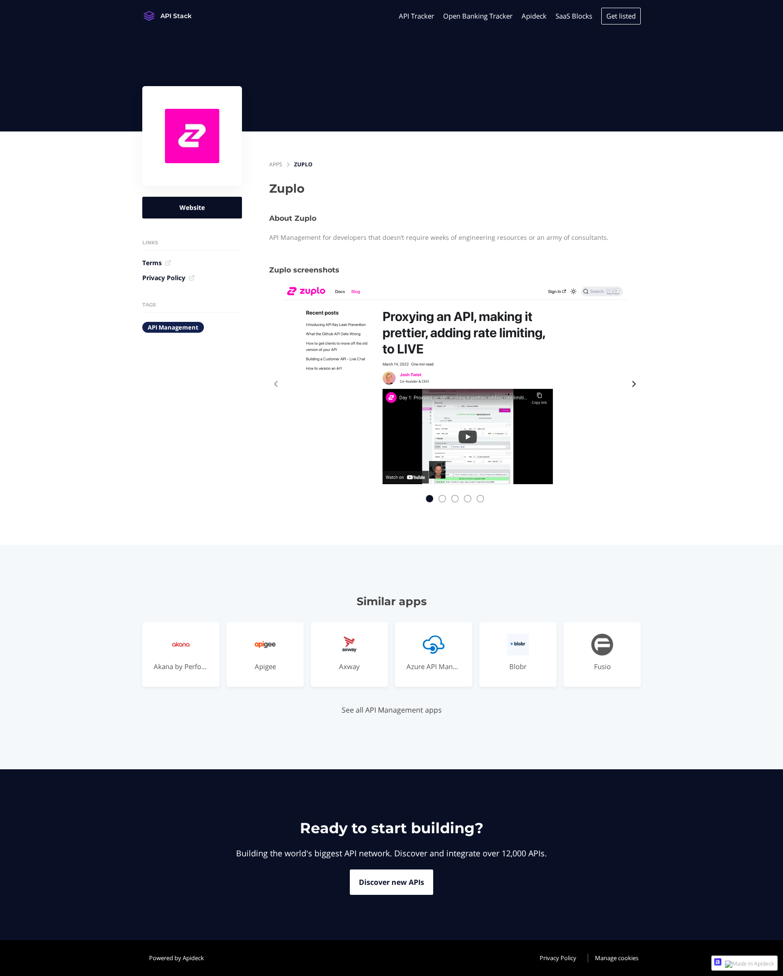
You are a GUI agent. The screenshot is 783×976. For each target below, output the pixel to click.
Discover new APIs (391, 882)
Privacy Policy (163, 277)
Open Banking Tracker (477, 15)
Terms (152, 262)
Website (192, 207)
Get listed (621, 15)
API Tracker (416, 15)
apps (275, 164)
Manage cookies (616, 958)
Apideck (534, 15)
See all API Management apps (392, 710)
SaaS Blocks (574, 15)
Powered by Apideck (176, 958)
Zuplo (303, 164)
